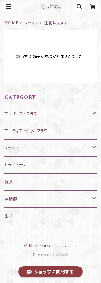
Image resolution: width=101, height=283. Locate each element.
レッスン (31, 22)
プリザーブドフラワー (22, 113)
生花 (8, 216)
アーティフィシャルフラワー (28, 130)
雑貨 (8, 182)
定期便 (10, 199)
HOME (11, 22)
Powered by (44, 255)
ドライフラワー (17, 165)
